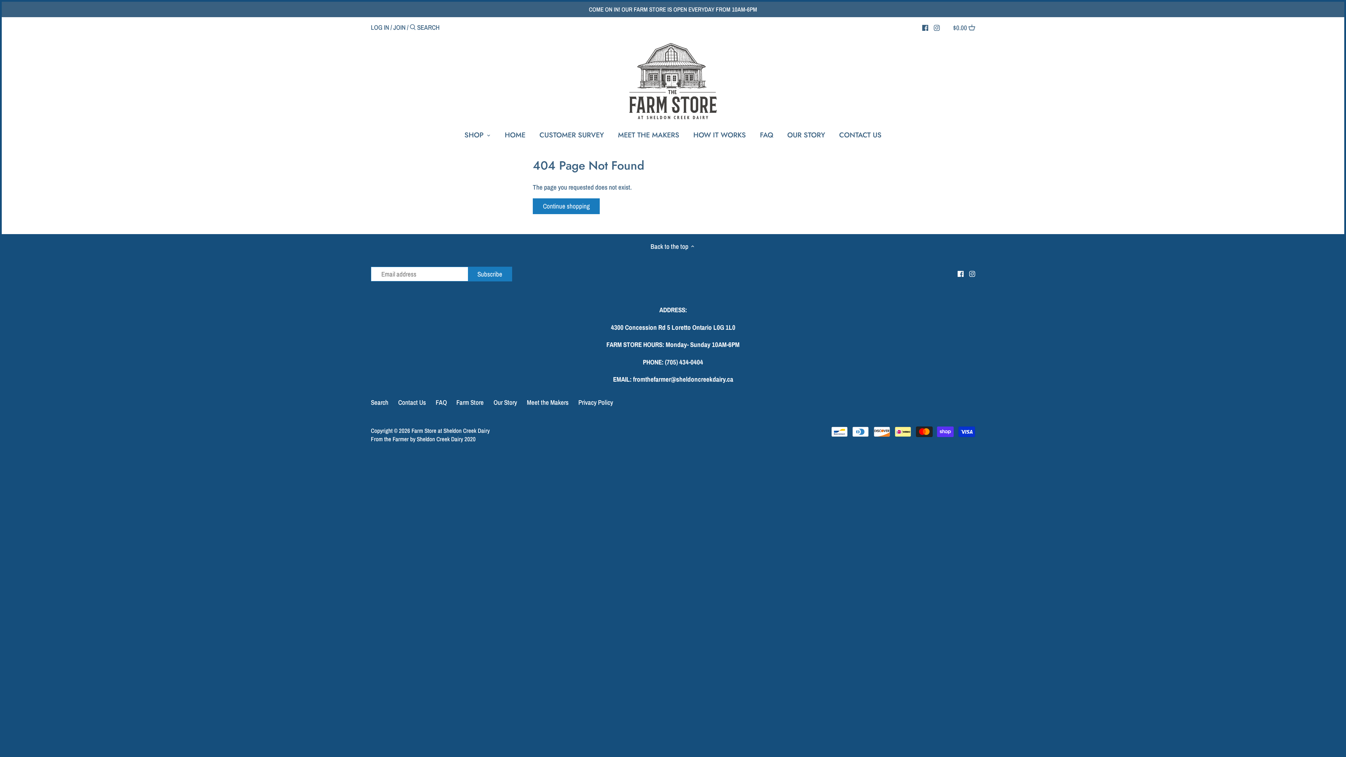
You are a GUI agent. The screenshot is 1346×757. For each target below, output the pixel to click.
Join (399, 27)
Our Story (505, 402)
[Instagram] (937, 27)
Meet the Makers (548, 402)
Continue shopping (566, 206)
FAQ (441, 402)
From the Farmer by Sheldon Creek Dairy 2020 (423, 439)
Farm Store (470, 402)
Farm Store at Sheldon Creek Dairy (451, 431)
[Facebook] (925, 27)
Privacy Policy (595, 402)
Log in (380, 27)
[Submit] (413, 28)
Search (379, 402)
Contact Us (412, 402)
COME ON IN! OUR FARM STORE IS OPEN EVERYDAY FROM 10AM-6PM (673, 9)
